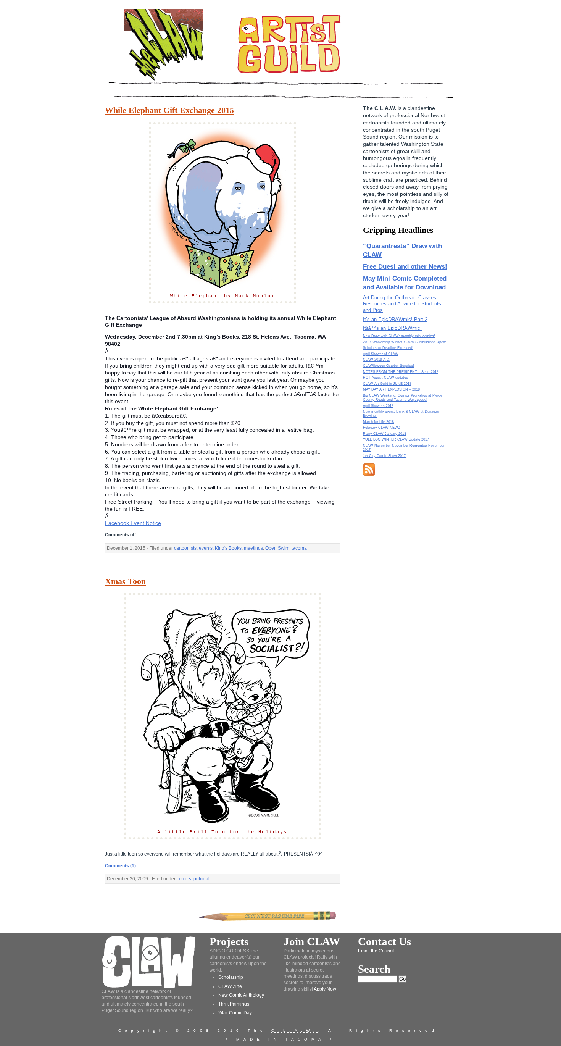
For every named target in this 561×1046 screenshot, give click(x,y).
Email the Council (376, 951)
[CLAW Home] (163, 80)
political (201, 878)
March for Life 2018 (378, 422)
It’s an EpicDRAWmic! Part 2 (395, 319)
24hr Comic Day (235, 1012)
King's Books (228, 548)
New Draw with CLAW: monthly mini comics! (399, 336)
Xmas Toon (125, 581)
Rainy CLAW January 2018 (384, 434)
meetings (253, 548)
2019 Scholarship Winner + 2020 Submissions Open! (404, 342)
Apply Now (325, 989)
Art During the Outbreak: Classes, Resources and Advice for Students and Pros (402, 304)
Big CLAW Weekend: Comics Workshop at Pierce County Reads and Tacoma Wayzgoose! (402, 398)
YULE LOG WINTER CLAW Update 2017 (396, 439)
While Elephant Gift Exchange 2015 (169, 110)
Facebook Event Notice (133, 523)
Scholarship (230, 977)
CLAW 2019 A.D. (376, 360)
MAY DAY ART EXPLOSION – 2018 (391, 389)
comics (184, 878)
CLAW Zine (230, 986)
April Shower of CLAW (380, 354)
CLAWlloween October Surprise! (388, 366)
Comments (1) (120, 865)
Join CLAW (312, 941)
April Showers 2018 (378, 406)
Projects (229, 941)
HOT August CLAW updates (385, 377)
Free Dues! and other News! (405, 266)
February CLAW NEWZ (381, 427)
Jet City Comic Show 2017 (384, 456)
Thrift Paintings (233, 1004)
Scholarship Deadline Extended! (388, 348)
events (206, 548)
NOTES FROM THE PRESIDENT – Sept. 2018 (400, 372)
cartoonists (185, 548)
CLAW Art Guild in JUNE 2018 (387, 384)
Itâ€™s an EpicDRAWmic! (392, 328)
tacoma (299, 548)
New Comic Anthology (241, 995)
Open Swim (277, 548)
